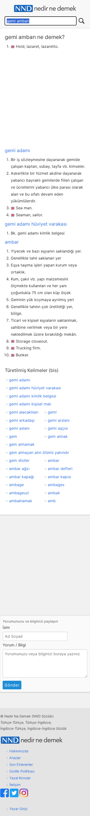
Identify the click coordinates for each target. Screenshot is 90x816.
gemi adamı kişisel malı (30, 404)
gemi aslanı (19, 428)
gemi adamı (17, 150)
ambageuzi (19, 492)
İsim (6, 627)
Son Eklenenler (21, 764)
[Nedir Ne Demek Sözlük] (45, 8)
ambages (56, 484)
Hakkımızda (18, 751)
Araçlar (15, 758)
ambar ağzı (19, 468)
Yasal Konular (20, 778)
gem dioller (19, 460)
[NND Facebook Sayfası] (5, 796)
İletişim (15, 785)
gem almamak (22, 444)
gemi (52, 412)
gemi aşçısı (58, 428)
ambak (54, 492)
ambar (12, 242)
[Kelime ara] (81, 21)
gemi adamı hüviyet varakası (36, 224)
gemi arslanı (59, 420)
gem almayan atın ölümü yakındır (39, 452)
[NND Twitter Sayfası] (14, 796)
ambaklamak (20, 500)
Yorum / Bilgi (14, 645)
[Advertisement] (45, 97)
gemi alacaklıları (23, 412)
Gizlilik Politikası (22, 771)
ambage (16, 484)
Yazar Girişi (18, 809)
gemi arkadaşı (22, 420)
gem (13, 436)
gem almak (58, 436)
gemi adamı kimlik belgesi (32, 396)
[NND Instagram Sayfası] (23, 796)
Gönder (12, 685)
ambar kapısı (59, 476)
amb (52, 500)
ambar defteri (60, 468)
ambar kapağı (21, 476)
